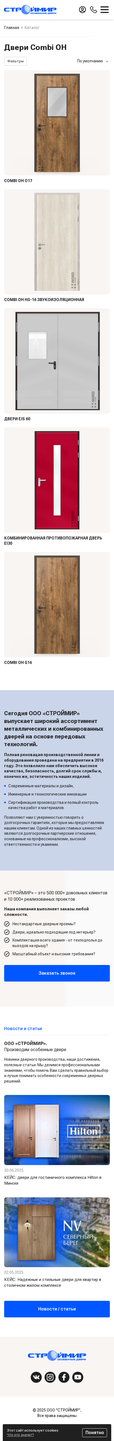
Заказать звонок (57, 973)
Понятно (95, 1432)
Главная (11, 27)
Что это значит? (20, 1435)
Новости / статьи (57, 1309)
